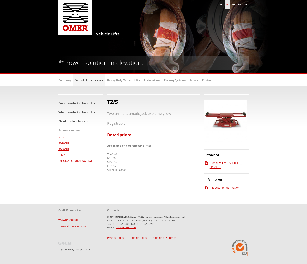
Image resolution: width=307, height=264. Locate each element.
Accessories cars (69, 130)
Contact (207, 80)
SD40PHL (63, 149)
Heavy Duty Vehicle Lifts (123, 80)
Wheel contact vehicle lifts (76, 112)
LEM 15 (62, 155)
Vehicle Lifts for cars (89, 80)
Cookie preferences (165, 238)
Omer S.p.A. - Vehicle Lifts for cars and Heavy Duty (75, 19)
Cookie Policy (139, 238)
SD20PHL (63, 143)
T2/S (61, 137)
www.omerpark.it (68, 219)
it (221, 4)
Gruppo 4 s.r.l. (82, 249)
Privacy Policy (116, 238)
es (246, 4)
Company (64, 80)
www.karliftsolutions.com (72, 225)
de (239, 4)
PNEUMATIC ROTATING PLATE (76, 161)
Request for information (225, 187)
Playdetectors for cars (73, 121)
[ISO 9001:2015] (240, 248)
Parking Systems (175, 80)
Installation (152, 80)
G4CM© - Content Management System (64, 243)
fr (233, 4)
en (227, 4)
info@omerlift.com (126, 227)
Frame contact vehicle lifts (76, 103)
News (194, 80)
